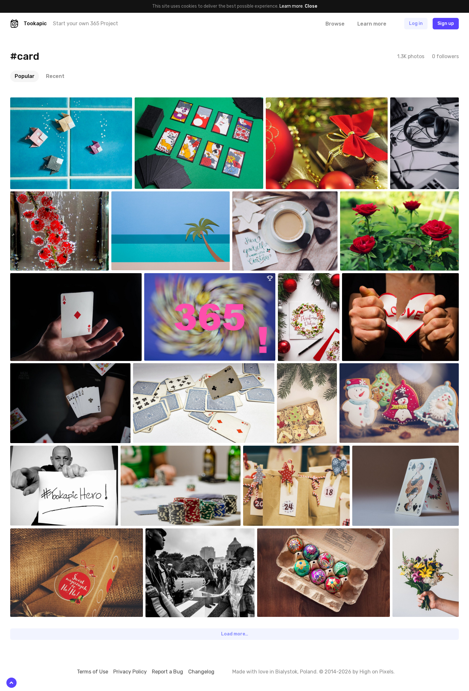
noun (31, 102)
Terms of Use (92, 672)
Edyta (299, 278)
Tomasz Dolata (40, 450)
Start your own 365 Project (85, 23)
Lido (164, 278)
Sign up (445, 23)
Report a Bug (167, 672)
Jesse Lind (36, 278)
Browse (335, 24)
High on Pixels (376, 672)
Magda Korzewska (309, 368)
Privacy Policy (130, 672)
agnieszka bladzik (265, 196)
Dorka (31, 196)
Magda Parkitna (41, 368)
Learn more (291, 6)
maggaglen (291, 102)
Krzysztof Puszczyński (377, 368)
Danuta (362, 196)
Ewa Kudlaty (284, 533)
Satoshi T (159, 102)
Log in (416, 23)
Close (311, 6)
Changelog (201, 672)
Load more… (234, 634)
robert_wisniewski (376, 278)
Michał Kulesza (150, 450)
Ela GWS (156, 368)
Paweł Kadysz (419, 102)
